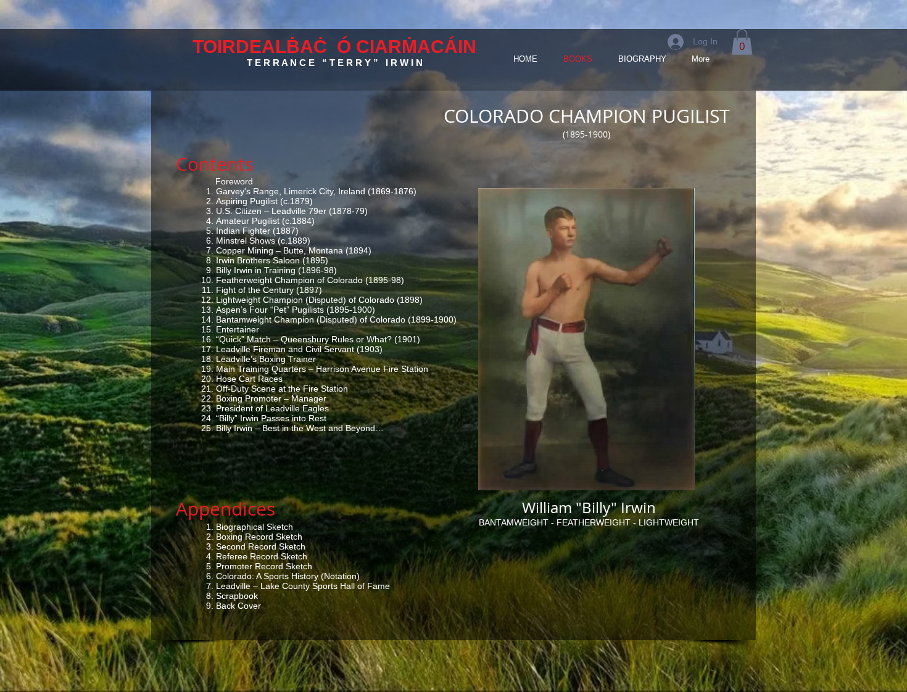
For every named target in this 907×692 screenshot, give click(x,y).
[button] (742, 42)
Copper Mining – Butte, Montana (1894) (293, 250)
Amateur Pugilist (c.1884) (265, 221)
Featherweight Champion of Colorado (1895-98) (310, 280)
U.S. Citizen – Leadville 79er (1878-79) (292, 211)
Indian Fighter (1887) (257, 231)
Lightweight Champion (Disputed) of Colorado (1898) (319, 300)
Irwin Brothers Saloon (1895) (272, 260)
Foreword (234, 181)
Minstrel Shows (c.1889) (263, 240)
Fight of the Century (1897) (269, 290)
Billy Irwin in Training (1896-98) (276, 270)
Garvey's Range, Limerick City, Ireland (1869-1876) (316, 191)
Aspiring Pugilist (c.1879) (264, 201)
